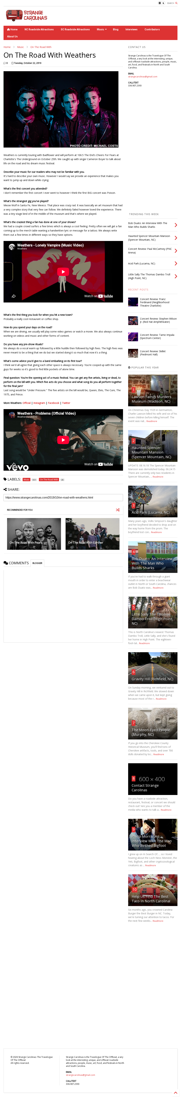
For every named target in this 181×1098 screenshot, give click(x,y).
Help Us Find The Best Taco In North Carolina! (151, 898)
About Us (12, 36)
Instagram (39, 403)
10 (134, 889)
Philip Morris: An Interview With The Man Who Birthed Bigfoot (152, 841)
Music (100, 29)
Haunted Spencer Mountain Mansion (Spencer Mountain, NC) (151, 452)
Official (27, 403)
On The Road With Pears (26, 543)
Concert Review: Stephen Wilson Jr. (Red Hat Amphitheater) (158, 320)
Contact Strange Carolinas (145, 787)
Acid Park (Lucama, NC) (151, 512)
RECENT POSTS (138, 289)
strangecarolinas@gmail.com (142, 76)
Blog (115, 29)
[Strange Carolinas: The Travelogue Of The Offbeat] (26, 19)
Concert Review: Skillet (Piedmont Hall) (153, 353)
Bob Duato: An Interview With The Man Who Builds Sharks (152, 563)
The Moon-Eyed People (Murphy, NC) (151, 732)
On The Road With (40, 47)
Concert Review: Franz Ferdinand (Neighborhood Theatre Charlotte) (154, 302)
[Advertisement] (113, 16)
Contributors (152, 29)
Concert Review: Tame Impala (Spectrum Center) (157, 336)
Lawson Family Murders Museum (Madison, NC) (151, 399)
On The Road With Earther (85, 543)
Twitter (66, 403)
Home (13, 29)
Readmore (152, 421)
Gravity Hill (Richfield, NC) (152, 679)
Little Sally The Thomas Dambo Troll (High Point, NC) (152, 619)
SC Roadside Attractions (75, 29)
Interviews (131, 29)
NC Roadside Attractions (39, 29)
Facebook (53, 403)
